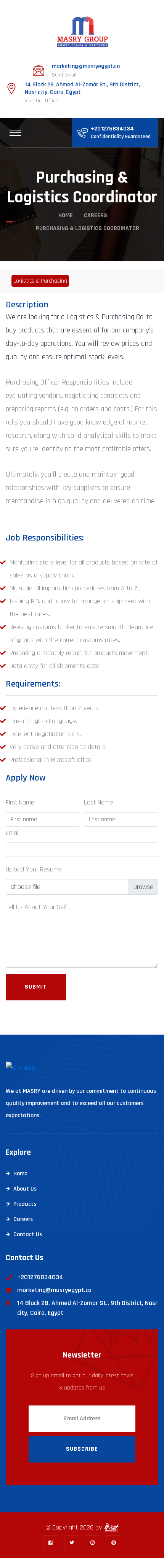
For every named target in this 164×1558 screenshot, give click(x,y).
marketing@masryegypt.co (86, 66)
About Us (25, 1189)
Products (24, 1204)
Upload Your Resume (34, 869)
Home (65, 215)
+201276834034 (112, 129)
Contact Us (27, 1234)
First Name (20, 802)
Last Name (98, 802)
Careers (95, 215)
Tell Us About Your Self (36, 907)
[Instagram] (92, 1542)
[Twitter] (71, 1542)
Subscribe (82, 1449)
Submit (36, 987)
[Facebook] (50, 1542)
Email (12, 832)
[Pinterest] (113, 1542)
